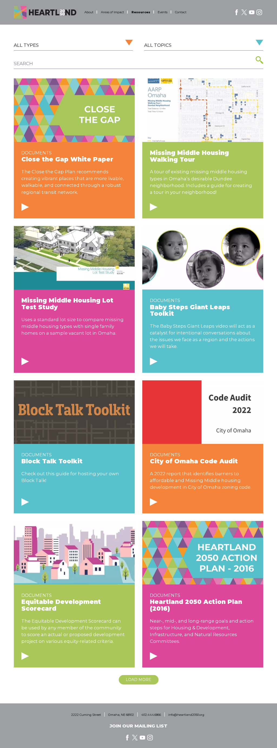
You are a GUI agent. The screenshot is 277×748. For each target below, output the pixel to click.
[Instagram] (259, 12)
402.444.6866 (151, 715)
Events (162, 12)
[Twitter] (244, 12)
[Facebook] (236, 12)
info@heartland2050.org (186, 715)
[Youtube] (252, 12)
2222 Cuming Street (86, 715)
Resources (140, 12)
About (88, 12)
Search (259, 60)
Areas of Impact (112, 12)
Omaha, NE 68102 (121, 715)
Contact (180, 12)
